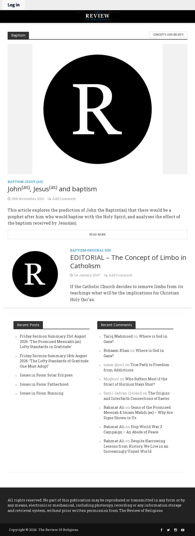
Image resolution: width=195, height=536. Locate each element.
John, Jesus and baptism (52, 189)
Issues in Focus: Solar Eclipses (46, 375)
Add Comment (64, 198)
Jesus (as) (34, 182)
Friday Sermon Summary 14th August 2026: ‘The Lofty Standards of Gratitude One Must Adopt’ (54, 361)
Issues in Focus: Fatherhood (44, 384)
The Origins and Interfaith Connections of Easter (137, 396)
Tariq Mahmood (118, 336)
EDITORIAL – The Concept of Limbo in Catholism (128, 261)
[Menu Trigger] (5, 5)
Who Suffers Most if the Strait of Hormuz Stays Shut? (135, 381)
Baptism (16, 182)
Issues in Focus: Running (41, 393)
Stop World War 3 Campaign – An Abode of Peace (133, 429)
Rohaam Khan (116, 350)
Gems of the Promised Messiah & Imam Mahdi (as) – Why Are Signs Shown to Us (138, 412)
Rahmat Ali (114, 407)
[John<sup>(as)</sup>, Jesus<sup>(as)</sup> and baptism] (97, 108)
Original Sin (99, 251)
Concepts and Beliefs (168, 34)
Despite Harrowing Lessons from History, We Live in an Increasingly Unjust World (136, 446)
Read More (97, 234)
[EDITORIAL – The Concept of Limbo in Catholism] (35, 273)
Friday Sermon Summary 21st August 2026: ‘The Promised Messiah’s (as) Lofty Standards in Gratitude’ (53, 341)
